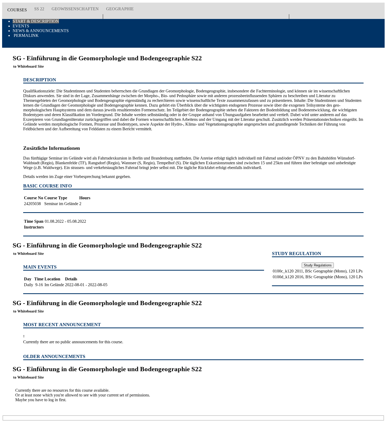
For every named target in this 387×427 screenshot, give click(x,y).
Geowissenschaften (75, 9)
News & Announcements (41, 30)
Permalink (26, 35)
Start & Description (36, 21)
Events (21, 26)
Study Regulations (318, 265)
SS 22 (39, 9)
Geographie (120, 9)
